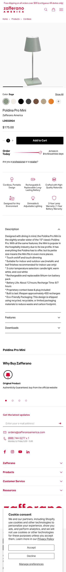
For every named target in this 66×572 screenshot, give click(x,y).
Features (10, 317)
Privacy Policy (45, 539)
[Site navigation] (61, 9)
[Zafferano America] (15, 9)
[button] (6, 400)
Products (16, 19)
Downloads (11, 327)
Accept (31, 547)
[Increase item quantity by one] (12, 140)
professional (18, 161)
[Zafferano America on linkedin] (28, 452)
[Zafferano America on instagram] (12, 452)
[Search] (46, 9)
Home (5, 19)
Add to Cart (40, 140)
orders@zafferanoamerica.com (26, 432)
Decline (31, 556)
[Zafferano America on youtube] (20, 452)
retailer (33, 161)
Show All (59, 94)
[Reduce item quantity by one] (4, 140)
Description (12, 229)
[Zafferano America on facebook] (5, 452)
